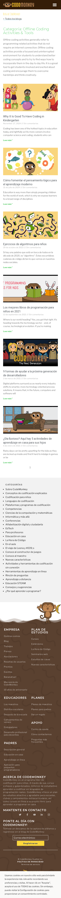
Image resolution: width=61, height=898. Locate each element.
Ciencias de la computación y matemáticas (28, 512)
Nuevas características (18, 559)
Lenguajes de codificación (19, 501)
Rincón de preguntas (16, 575)
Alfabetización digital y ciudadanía (24, 524)
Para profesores (14, 532)
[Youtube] (34, 814)
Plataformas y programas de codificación (27, 505)
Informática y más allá (17, 516)
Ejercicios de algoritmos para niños (25, 244)
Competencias (13, 509)
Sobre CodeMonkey (16, 489)
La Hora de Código (15, 540)
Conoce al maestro (15, 556)
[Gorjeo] (20, 814)
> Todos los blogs (12, 18)
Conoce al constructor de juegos (23, 552)
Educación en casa (15, 536)
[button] (55, 5)
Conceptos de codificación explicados (26, 493)
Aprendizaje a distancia (18, 579)
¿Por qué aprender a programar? (23, 591)
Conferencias (12, 520)
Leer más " (8, 140)
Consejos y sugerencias (18, 587)
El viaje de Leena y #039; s (19, 548)
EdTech (9, 528)
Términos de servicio (30, 864)
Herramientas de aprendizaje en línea (25, 571)
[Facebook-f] (27, 814)
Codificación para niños (18, 497)
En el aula (10, 544)
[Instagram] (48, 814)
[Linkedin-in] (41, 814)
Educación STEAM (15, 583)
